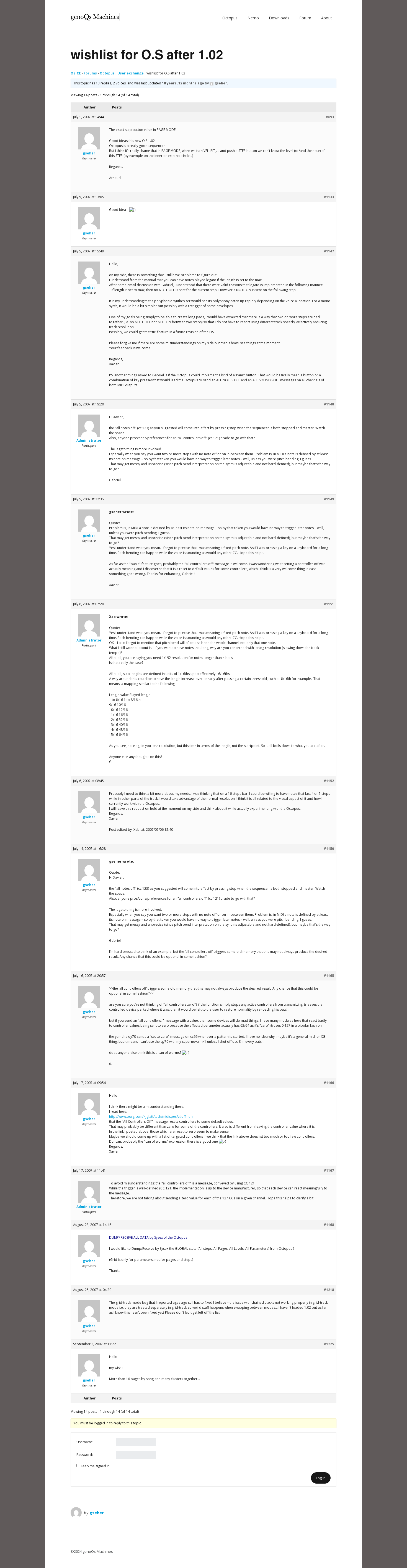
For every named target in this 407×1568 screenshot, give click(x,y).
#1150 (329, 848)
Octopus (230, 17)
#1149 (329, 499)
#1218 (329, 1289)
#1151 (329, 604)
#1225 (329, 1344)
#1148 (329, 404)
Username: (85, 1442)
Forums (90, 73)
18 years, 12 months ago (183, 83)
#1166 (329, 1082)
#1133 (329, 197)
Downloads (279, 17)
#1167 (329, 1170)
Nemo (253, 17)
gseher (96, 1512)
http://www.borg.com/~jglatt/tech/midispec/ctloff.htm (151, 1116)
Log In (321, 1477)
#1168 (329, 1224)
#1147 (329, 251)
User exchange (130, 73)
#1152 (329, 780)
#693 (330, 117)
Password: (84, 1454)
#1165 (329, 975)
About (326, 17)
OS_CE (76, 73)
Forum (305, 17)
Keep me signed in (95, 1466)
